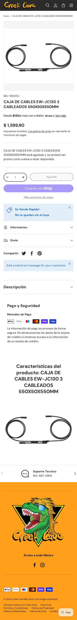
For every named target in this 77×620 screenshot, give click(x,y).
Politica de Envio (38, 611)
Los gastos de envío (39, 131)
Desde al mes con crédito (35, 116)
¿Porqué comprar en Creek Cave (20, 604)
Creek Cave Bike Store (23, 599)
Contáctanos (56, 611)
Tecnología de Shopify (46, 599)
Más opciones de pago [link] (38, 197)
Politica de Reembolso (15, 611)
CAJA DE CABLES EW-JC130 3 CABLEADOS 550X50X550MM (42, 16)
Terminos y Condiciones (16, 608)
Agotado (51, 176)
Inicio (6, 16)
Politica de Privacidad (43, 608)
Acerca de (45, 604)
